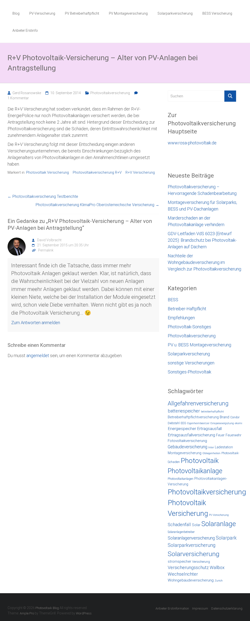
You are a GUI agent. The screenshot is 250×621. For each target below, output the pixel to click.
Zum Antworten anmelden (35, 322)
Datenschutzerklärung (226, 608)
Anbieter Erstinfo (25, 30)
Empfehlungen (181, 317)
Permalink (45, 250)
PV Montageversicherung (128, 13)
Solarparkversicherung (175, 13)
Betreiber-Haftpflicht (187, 308)
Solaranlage (218, 524)
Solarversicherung (193, 554)
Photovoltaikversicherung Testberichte (43, 196)
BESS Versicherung (217, 13)
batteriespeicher (184, 411)
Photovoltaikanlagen (180, 479)
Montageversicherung (184, 453)
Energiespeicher (182, 428)
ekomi (238, 423)
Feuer (220, 435)
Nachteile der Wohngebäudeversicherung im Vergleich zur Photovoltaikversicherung (204, 262)
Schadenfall (179, 524)
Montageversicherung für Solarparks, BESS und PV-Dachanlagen (202, 205)
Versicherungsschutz (188, 567)
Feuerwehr (233, 435)
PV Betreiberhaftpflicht (82, 13)
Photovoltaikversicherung (110, 93)
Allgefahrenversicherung (198, 403)
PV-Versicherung (42, 13)
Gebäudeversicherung (187, 446)
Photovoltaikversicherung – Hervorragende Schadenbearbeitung (202, 190)
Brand (224, 417)
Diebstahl (174, 423)
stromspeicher (179, 561)
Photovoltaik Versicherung (47, 172)
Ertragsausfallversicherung (191, 434)
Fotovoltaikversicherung (187, 441)
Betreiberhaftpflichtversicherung (193, 417)
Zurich (219, 580)
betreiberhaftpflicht (212, 411)
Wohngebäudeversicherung (191, 580)
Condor (235, 417)
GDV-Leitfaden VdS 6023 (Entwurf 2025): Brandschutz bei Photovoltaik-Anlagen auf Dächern (202, 240)
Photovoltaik (200, 461)
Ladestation (224, 447)
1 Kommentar (18, 98)
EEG (183, 423)
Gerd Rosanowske (26, 93)
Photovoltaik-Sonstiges (189, 326)
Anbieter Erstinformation (172, 608)
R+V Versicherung (140, 172)
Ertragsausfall (209, 428)
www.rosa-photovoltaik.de (192, 142)
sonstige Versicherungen (191, 362)
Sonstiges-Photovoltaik (189, 371)
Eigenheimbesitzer (198, 423)
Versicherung (201, 561)
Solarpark (226, 538)
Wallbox (217, 567)
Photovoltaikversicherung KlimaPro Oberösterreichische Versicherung (97, 204)
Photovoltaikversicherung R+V (97, 172)
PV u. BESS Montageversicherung (199, 344)
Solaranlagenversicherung (191, 538)
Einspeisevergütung (222, 423)
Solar (196, 525)
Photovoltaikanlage (195, 471)
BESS (173, 299)
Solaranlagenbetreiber (181, 532)
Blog (16, 13)
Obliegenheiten (211, 453)
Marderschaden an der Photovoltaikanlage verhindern (196, 221)
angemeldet (37, 355)
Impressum (200, 608)
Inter (211, 447)
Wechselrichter (183, 574)
